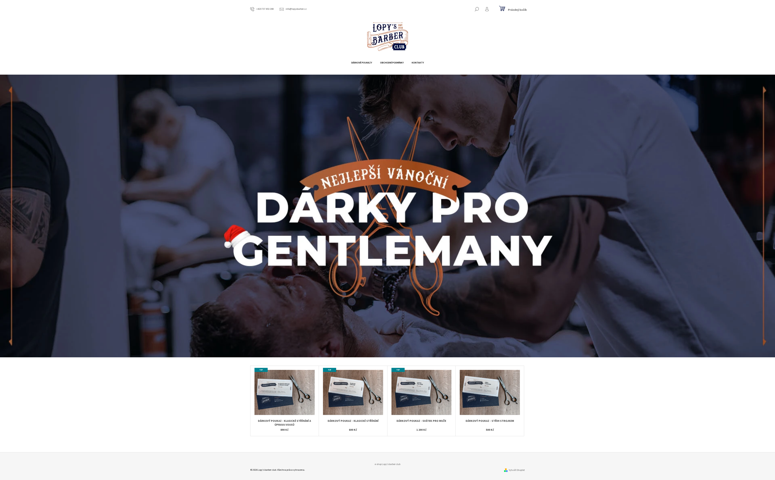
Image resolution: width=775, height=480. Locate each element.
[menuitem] (361, 63)
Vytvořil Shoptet (517, 470)
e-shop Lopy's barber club (387, 464)
